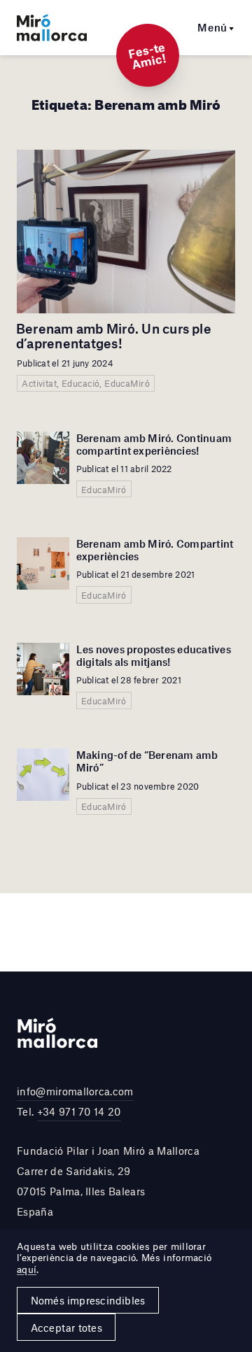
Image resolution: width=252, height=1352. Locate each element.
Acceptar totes (66, 1327)
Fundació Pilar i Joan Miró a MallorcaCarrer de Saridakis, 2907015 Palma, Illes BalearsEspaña (108, 1180)
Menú (212, 27)
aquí (26, 1269)
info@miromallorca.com (75, 1091)
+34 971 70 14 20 (79, 1111)
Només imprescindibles (88, 1300)
